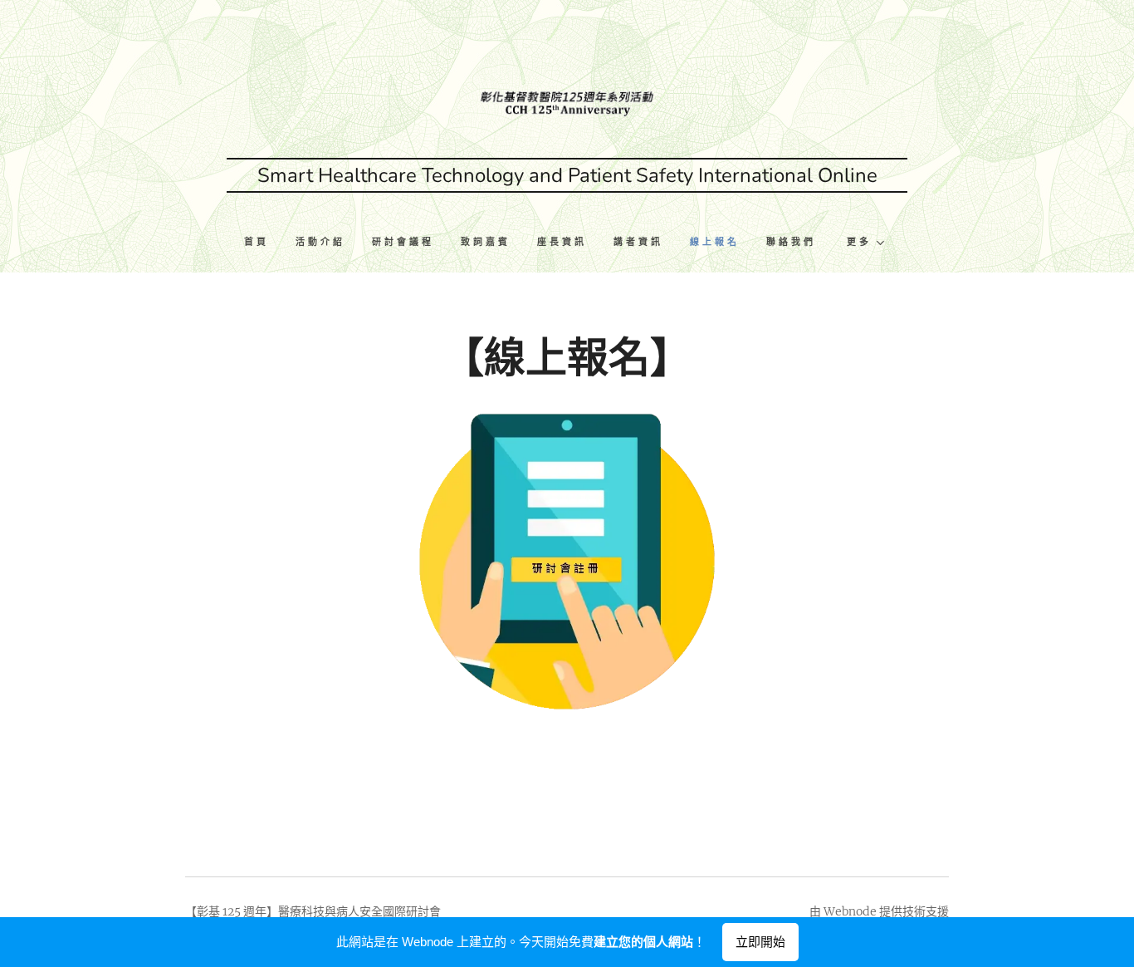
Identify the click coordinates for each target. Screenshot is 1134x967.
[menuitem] (263, 243)
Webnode (850, 911)
